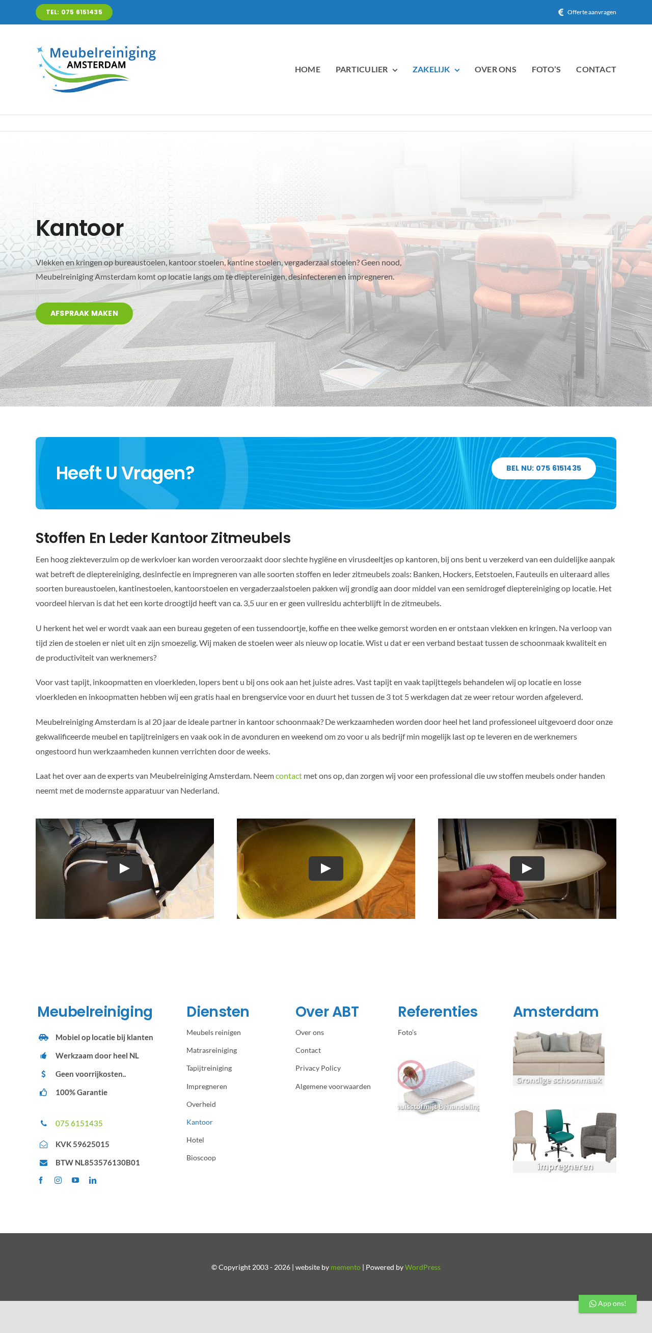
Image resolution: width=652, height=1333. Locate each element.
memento (346, 1267)
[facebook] (40, 1180)
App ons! (611, 1303)
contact (289, 775)
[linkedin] (92, 1180)
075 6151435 (79, 1123)
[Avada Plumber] (97, 48)
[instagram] (58, 1180)
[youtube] (75, 1180)
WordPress (423, 1267)
